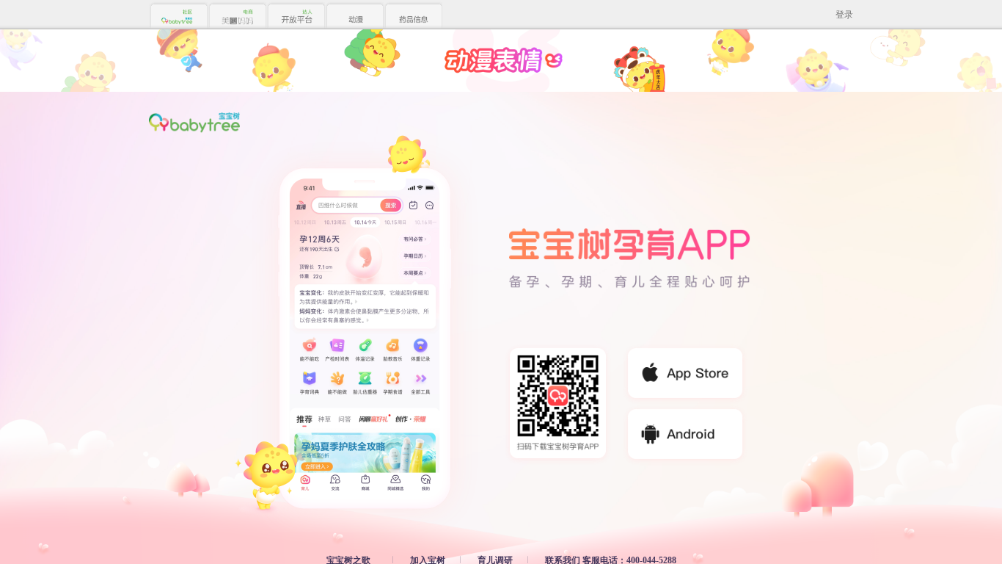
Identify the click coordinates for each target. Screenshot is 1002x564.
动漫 (354, 16)
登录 (844, 15)
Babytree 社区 (178, 16)
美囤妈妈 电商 (237, 16)
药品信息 (413, 16)
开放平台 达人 (295, 16)
